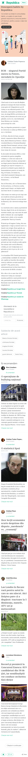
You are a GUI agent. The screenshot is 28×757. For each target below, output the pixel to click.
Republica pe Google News (16, 289)
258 (11, 754)
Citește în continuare (14, 745)
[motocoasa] (14, 621)
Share (25, 754)
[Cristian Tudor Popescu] (3, 63)
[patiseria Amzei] (14, 542)
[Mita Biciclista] (14, 392)
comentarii (10, 372)
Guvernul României (7, 350)
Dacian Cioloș (19, 354)
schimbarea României (8, 342)
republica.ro (10, 2)
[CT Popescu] (14, 467)
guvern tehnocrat (7, 354)
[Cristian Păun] (3, 512)
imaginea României (7, 346)
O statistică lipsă (10, 448)
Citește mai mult (7, 428)
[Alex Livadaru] (3, 368)
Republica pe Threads (14, 293)
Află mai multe (6, 27)
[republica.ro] (3, 754)
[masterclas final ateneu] (14, 692)
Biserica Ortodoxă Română (9, 338)
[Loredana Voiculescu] (3, 656)
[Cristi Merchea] (3, 579)
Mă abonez (20, 320)
